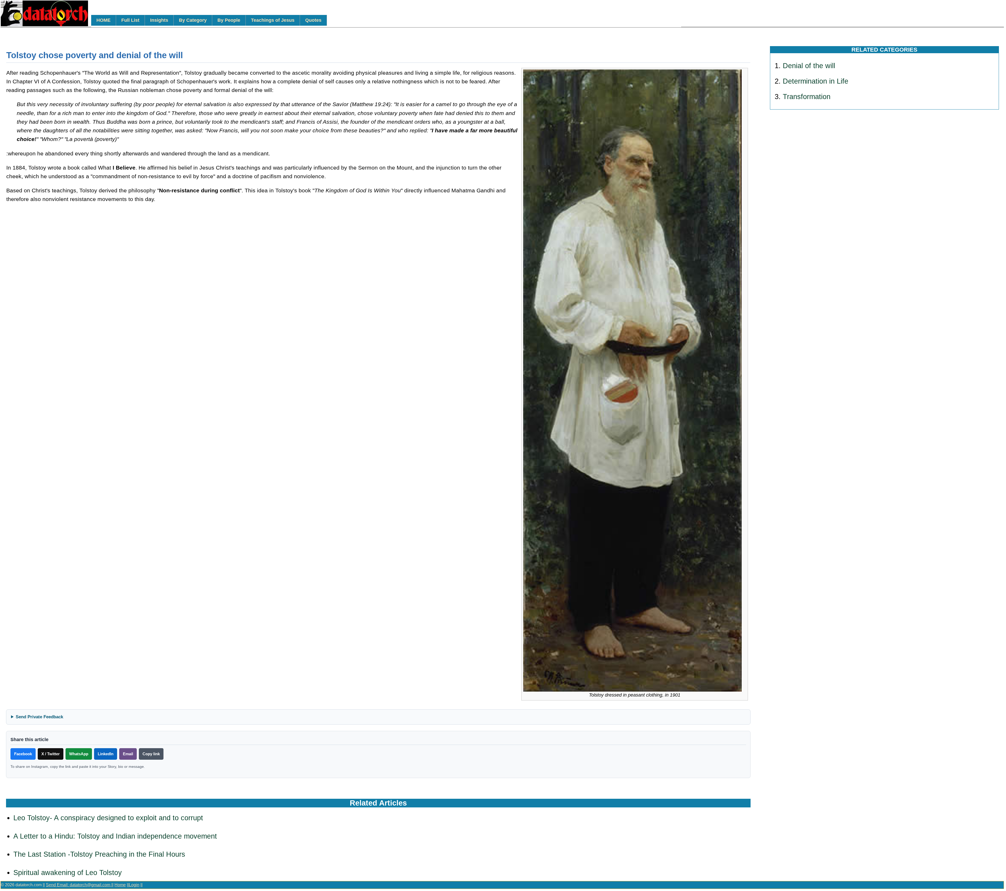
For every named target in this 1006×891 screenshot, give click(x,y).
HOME (103, 20)
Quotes (313, 20)
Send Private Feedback (39, 716)
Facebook (23, 754)
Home (120, 885)
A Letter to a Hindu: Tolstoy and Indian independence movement (115, 836)
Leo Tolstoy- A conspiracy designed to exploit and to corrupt (108, 818)
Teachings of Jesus (272, 20)
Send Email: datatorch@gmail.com (78, 885)
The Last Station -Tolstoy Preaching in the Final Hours (99, 854)
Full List (130, 20)
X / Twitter (50, 754)
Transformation (806, 97)
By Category (193, 20)
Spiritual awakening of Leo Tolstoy (67, 873)
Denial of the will (809, 66)
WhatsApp (78, 754)
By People (228, 20)
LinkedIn (105, 754)
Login (134, 885)
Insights (159, 20)
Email (128, 754)
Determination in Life (815, 81)
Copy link (151, 754)
